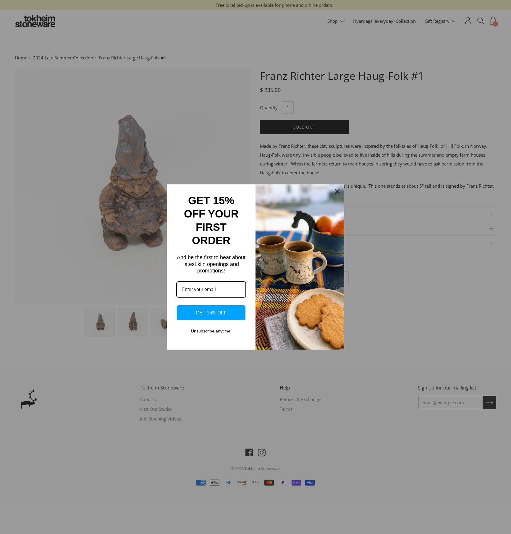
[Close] (337, 191)
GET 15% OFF (211, 312)
